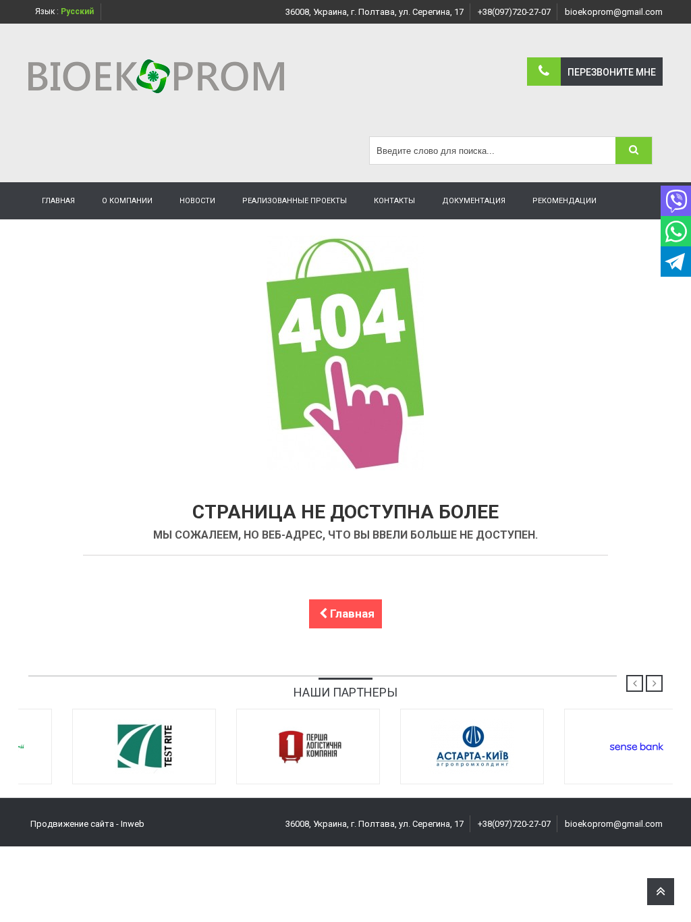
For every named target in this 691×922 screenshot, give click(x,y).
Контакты (394, 200)
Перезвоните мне (612, 72)
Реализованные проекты (294, 200)
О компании (127, 200)
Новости (197, 200)
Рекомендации (564, 200)
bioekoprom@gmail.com (614, 12)
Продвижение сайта (72, 824)
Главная (58, 200)
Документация (473, 200)
